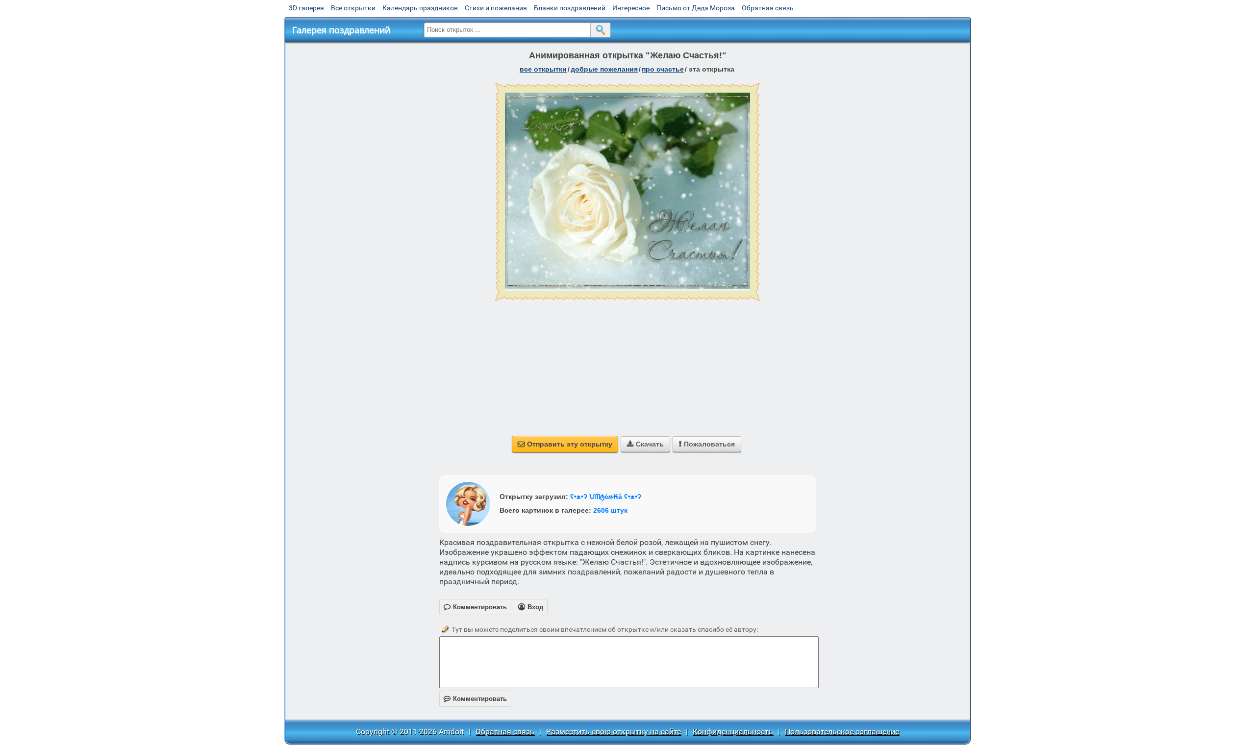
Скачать (645, 444)
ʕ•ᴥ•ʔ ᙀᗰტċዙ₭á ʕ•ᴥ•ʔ (605, 496)
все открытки (543, 69)
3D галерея (306, 8)
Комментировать (475, 698)
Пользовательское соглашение (842, 731)
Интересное (631, 8)
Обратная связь (768, 8)
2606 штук (610, 510)
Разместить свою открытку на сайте (613, 731)
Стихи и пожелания (496, 8)
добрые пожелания (604, 69)
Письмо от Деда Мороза (695, 8)
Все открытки (353, 8)
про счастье (663, 69)
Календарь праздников (420, 8)
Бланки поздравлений (569, 8)
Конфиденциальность (733, 731)
